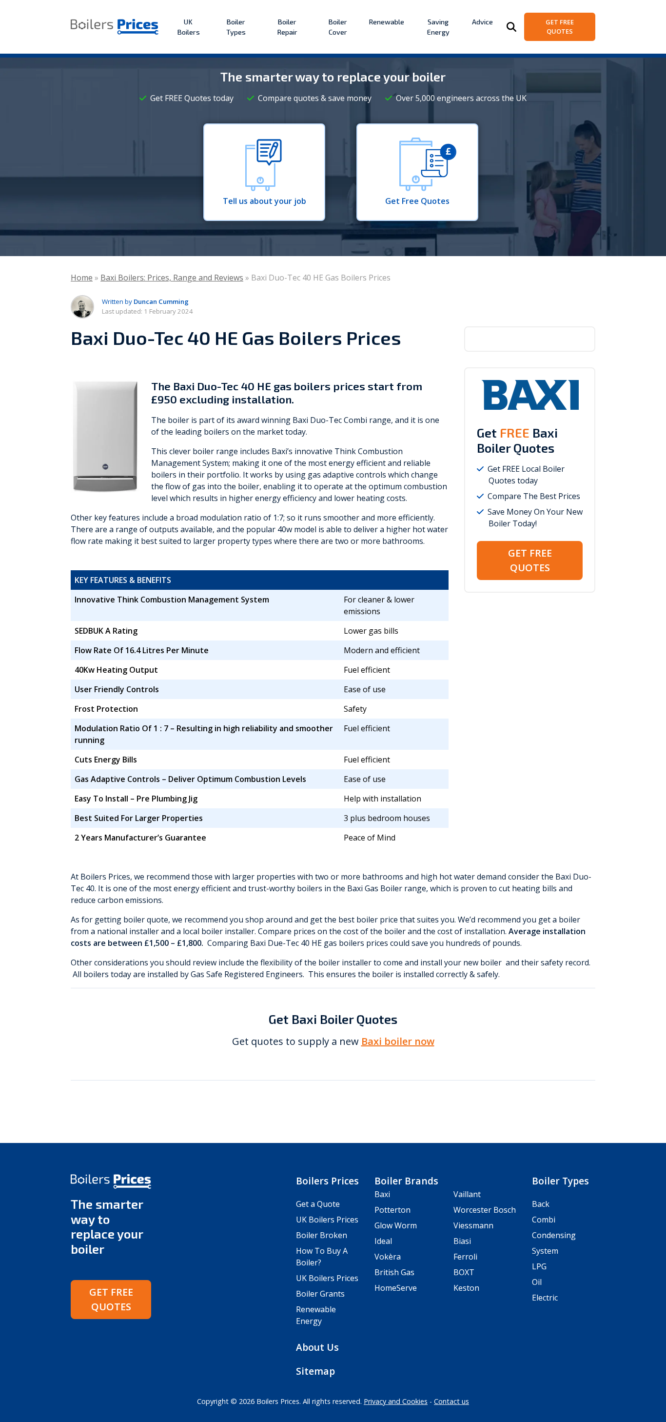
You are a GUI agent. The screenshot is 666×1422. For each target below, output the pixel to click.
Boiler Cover (337, 27)
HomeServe (395, 1287)
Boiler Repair (287, 27)
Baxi (382, 1194)
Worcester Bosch (484, 1209)
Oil (537, 1282)
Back (540, 1204)
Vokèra (387, 1256)
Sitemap (315, 1371)
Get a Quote (318, 1204)
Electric (545, 1297)
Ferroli (465, 1256)
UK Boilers (188, 27)
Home (82, 277)
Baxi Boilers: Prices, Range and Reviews (171, 277)
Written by (145, 301)
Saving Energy (438, 27)
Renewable (386, 22)
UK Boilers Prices (327, 1219)
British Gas (394, 1272)
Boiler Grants (320, 1293)
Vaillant (467, 1194)
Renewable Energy (316, 1315)
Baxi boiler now (397, 1041)
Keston (466, 1287)
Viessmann (473, 1225)
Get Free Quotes (560, 27)
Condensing (554, 1235)
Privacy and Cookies (396, 1401)
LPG (539, 1266)
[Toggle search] (511, 27)
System (545, 1250)
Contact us (451, 1401)
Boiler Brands (406, 1180)
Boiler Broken (321, 1235)
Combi (543, 1219)
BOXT (463, 1272)
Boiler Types (236, 27)
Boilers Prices (327, 1180)
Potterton (392, 1209)
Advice (482, 22)
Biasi (462, 1241)
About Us (317, 1347)
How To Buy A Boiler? (322, 1256)
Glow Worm (395, 1225)
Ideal (383, 1241)
